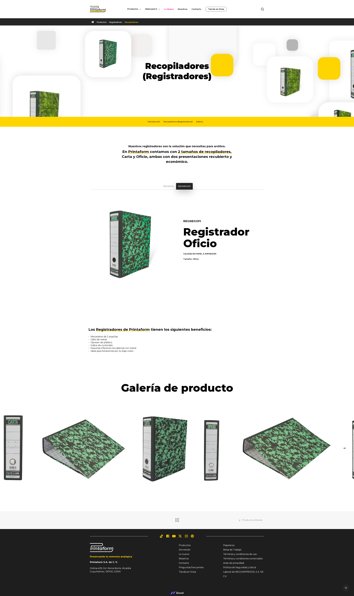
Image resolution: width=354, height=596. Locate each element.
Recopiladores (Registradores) (178, 122)
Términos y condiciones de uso (240, 554)
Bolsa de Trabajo (232, 549)
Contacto (184, 563)
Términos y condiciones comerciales (242, 558)
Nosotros (184, 558)
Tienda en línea (187, 572)
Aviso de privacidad (233, 563)
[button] (101, 22)
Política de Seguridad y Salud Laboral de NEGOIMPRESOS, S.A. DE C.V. (243, 572)
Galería (199, 122)
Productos (185, 545)
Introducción (154, 122)
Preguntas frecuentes (191, 567)
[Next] (344, 448)
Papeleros (228, 545)
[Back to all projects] (177, 519)
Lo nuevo (184, 554)
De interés (184, 549)
